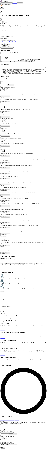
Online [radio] (6, 78)
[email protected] (36, 359)
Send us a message (12, 434)
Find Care (2, 3)
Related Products (31, 61)
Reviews (22, 61)
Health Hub (15, 3)
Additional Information (17, 61)
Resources (19, 3)
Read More (2, 330)
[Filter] (1, 81)
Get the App (4, 4)
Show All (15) (3, 234)
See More (2, 421)
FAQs (26, 61)
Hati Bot (3, 447)
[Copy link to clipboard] (1, 18)
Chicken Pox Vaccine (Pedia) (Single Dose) (8, 41)
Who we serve (8, 3)
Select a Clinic (9, 61)
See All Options (3, 43)
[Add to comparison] (1, 20)
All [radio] (1, 78)
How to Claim (3, 61)
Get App (9, 4)
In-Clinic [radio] (3, 78)
